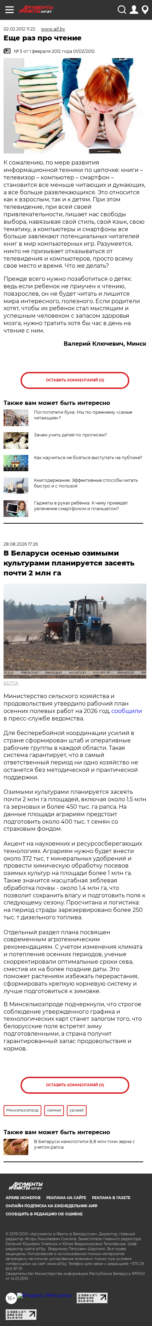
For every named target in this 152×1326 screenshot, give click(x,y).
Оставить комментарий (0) (75, 380)
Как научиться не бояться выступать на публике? (88, 457)
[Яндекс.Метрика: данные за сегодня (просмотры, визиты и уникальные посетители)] (44, 1295)
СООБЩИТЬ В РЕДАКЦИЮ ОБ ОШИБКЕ (44, 1214)
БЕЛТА (11, 683)
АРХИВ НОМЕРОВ (23, 1198)
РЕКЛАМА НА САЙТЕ (66, 1198)
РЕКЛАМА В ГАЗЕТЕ (111, 1198)
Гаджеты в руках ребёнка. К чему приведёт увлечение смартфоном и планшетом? (81, 505)
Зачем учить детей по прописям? (70, 435)
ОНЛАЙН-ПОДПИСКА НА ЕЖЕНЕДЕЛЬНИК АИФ (52, 1206)
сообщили (126, 711)
